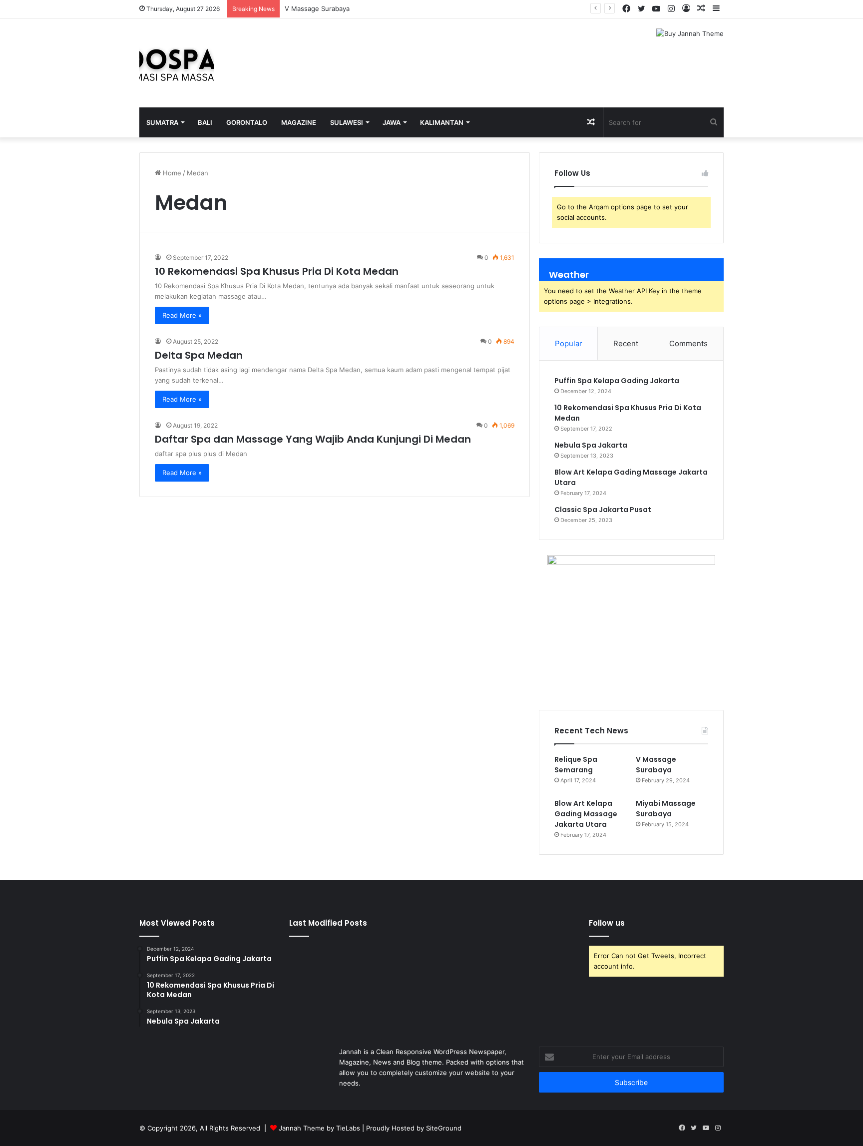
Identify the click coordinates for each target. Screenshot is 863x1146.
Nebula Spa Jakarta (590, 445)
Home (171, 173)
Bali (205, 122)
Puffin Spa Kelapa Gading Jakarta (616, 381)
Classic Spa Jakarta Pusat (602, 510)
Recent (625, 343)
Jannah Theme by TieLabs (319, 1128)
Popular (568, 343)
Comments (688, 343)
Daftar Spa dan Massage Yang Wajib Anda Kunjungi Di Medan (313, 439)
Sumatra (162, 122)
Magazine (298, 122)
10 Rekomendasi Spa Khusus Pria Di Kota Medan (277, 271)
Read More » (182, 315)
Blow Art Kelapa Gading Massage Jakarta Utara (585, 813)
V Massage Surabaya (317, 8)
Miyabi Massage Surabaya (666, 808)
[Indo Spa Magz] (176, 62)
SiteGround (443, 1128)
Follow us (607, 923)
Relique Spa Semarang (575, 764)
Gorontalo (246, 122)
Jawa (392, 122)
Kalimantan (441, 122)
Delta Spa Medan (199, 355)
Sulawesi (346, 122)
